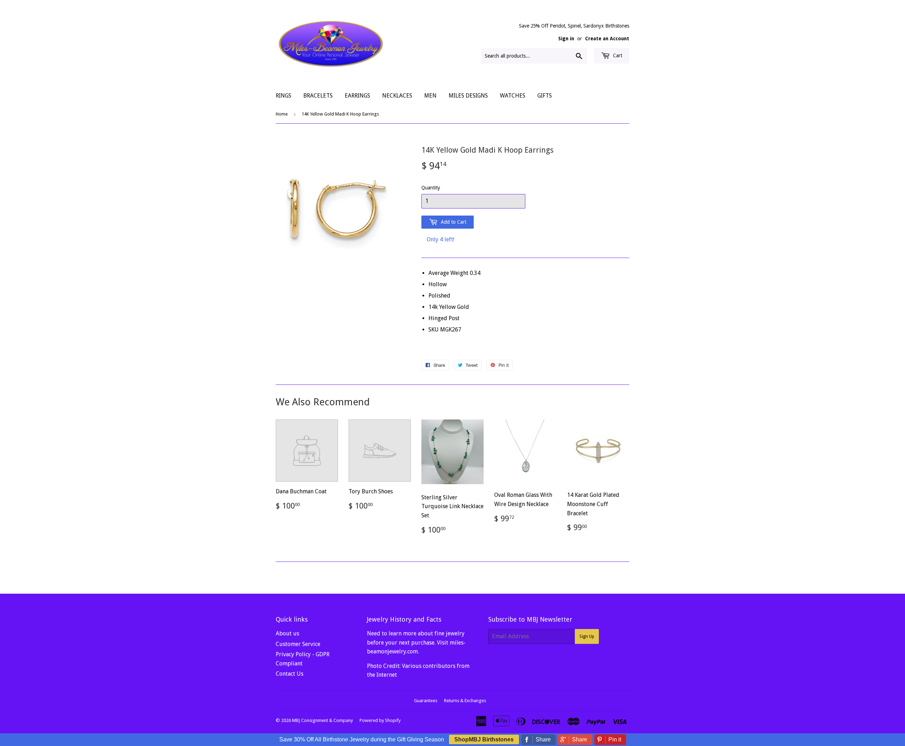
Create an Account (607, 38)
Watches (512, 95)
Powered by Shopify (380, 720)
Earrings (357, 95)
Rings (283, 95)
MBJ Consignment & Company (322, 720)
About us (287, 633)
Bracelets (318, 95)
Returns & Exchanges (465, 700)
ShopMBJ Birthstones (484, 739)
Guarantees (425, 700)
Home (282, 114)
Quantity (430, 187)
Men (430, 95)
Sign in (566, 38)
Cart (617, 55)
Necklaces (397, 95)
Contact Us (289, 673)
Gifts (544, 95)
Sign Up (586, 636)
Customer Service (298, 644)
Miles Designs (468, 95)
